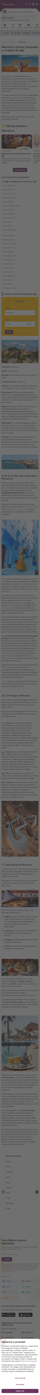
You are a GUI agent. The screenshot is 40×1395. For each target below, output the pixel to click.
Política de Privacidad (29, 1361)
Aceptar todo (20, 1391)
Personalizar (20, 1384)
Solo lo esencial (20, 1378)
